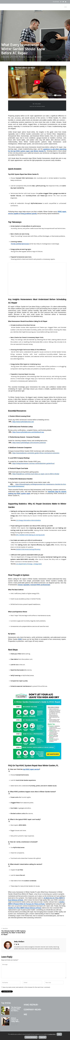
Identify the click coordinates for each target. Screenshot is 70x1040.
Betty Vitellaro (6, 57)
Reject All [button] (42, 1037)
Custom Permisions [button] (31, 1037)
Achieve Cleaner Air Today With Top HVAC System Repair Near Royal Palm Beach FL (16, 1019)
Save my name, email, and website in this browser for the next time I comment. (26, 987)
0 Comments (39, 57)
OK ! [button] (59, 1034)
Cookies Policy (52, 1034)
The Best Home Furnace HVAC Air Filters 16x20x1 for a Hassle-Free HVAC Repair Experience (16, 1009)
